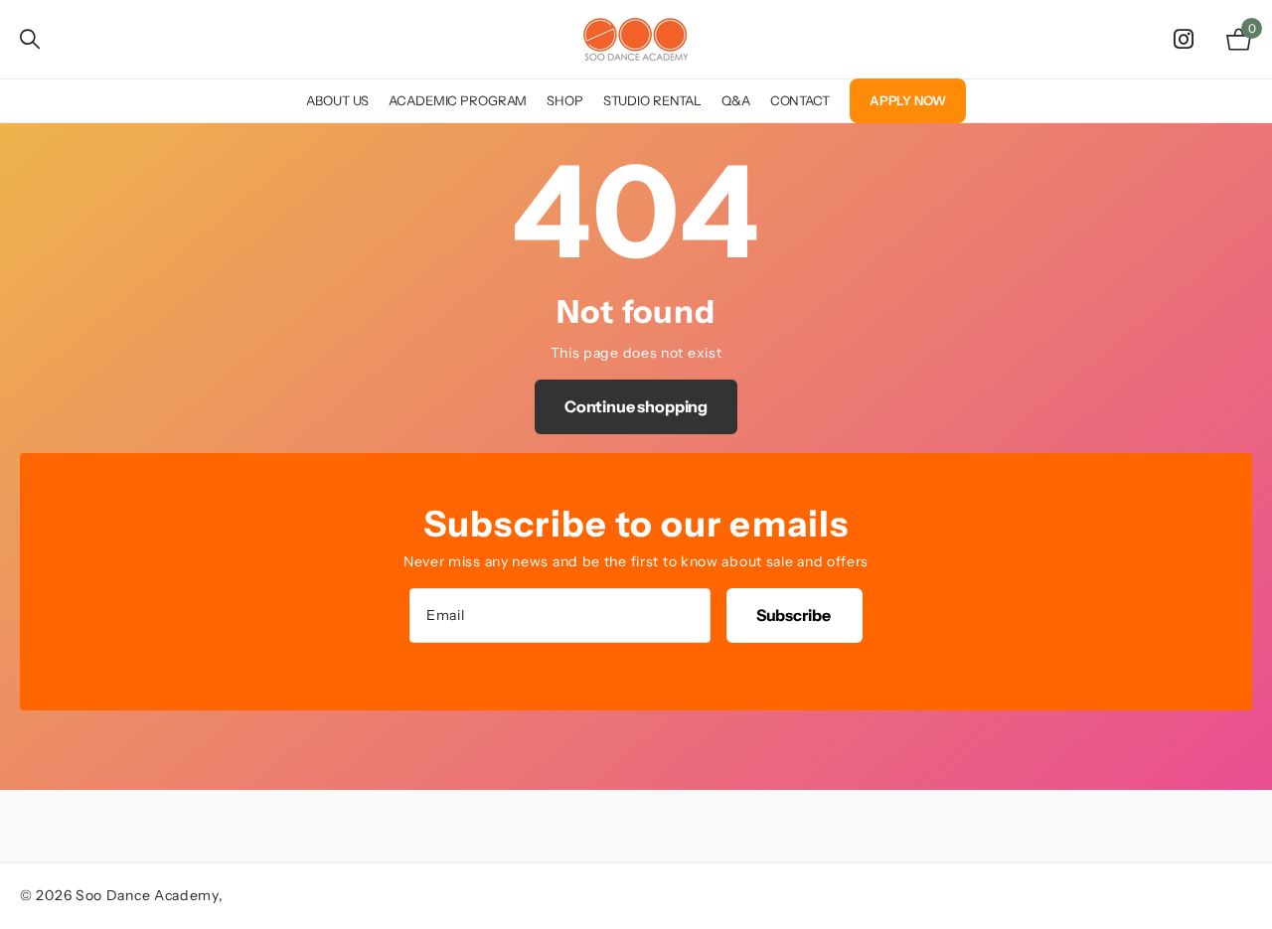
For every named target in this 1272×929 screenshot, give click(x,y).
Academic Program (458, 100)
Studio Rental (652, 100)
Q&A (735, 100)
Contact (800, 100)
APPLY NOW (908, 100)
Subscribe (794, 615)
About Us (337, 100)
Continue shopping (636, 406)
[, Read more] (1188, 39)
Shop (564, 100)
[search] (30, 39)
